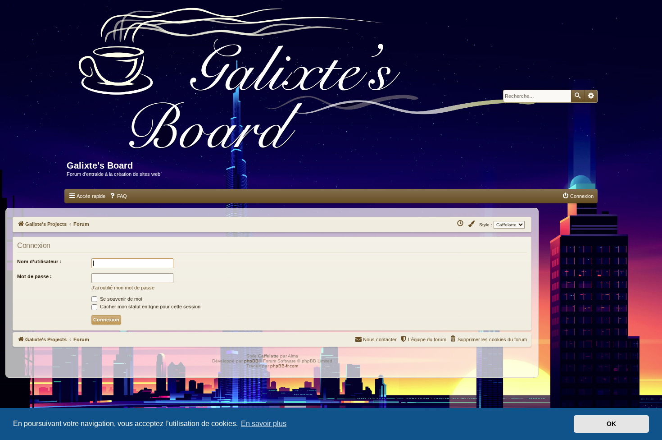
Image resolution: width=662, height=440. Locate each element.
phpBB (251, 360)
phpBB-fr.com (284, 365)
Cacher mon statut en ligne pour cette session (149, 306)
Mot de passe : (34, 276)
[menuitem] (118, 196)
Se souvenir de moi (120, 299)
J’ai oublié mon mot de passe (122, 287)
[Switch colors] (472, 224)
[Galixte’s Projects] (311, 84)
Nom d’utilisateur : (39, 261)
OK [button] (611, 423)
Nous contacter (380, 339)
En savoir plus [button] (263, 423)
